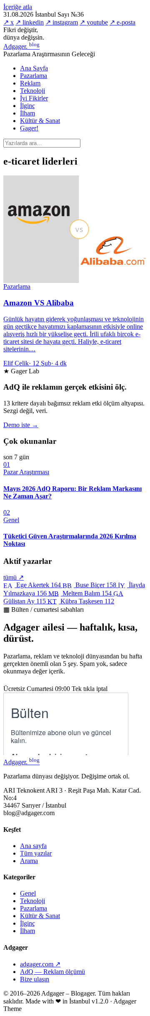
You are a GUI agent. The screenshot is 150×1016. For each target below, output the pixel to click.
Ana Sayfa (34, 68)
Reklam (30, 83)
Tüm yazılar (36, 853)
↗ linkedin (29, 22)
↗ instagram (61, 22)
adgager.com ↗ (40, 964)
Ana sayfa (33, 845)
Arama (29, 860)
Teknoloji (32, 90)
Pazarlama (33, 75)
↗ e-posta (122, 22)
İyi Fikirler (34, 98)
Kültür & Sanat (40, 120)
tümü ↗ (13, 577)
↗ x (8, 22)
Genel (28, 893)
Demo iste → (20, 424)
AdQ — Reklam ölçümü (52, 971)
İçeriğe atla (17, 6)
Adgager (21, 46)
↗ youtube (94, 22)
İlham (27, 113)
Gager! (29, 128)
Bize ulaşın (34, 979)
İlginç (27, 105)
